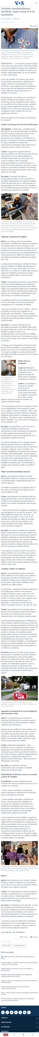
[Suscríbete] (24, 1012)
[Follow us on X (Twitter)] (7, 1012)
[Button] (34, 26)
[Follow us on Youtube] (11, 1012)
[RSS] (16, 1012)
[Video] (23, 1034)
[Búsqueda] (33, 1034)
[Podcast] (20, 1012)
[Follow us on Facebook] (3, 1012)
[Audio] (14, 1034)
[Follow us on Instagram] (29, 1012)
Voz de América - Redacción (10, 19)
